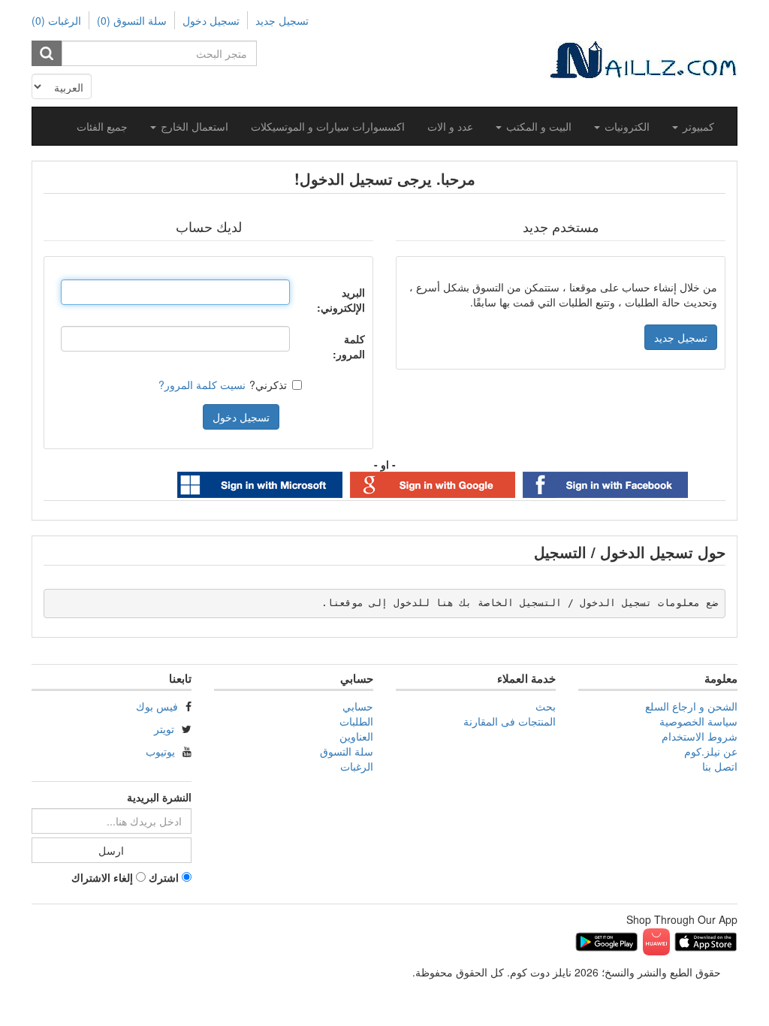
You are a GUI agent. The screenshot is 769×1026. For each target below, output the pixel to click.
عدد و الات (450, 126)
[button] (693, 126)
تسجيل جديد (282, 20)
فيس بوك (157, 706)
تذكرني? (268, 384)
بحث (545, 706)
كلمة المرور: (349, 346)
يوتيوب (160, 751)
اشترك (164, 877)
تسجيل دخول (211, 20)
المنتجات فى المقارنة (509, 721)
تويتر (164, 728)
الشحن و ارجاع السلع (691, 706)
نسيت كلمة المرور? (202, 384)
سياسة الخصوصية (698, 721)
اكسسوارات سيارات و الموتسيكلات (328, 126)
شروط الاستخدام (699, 736)
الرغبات (356, 766)
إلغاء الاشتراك (102, 877)
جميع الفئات (102, 126)
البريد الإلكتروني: (341, 300)
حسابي (357, 706)
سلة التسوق (346, 751)
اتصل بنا (719, 766)
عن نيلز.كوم (710, 751)
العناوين (356, 736)
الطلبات (356, 721)
